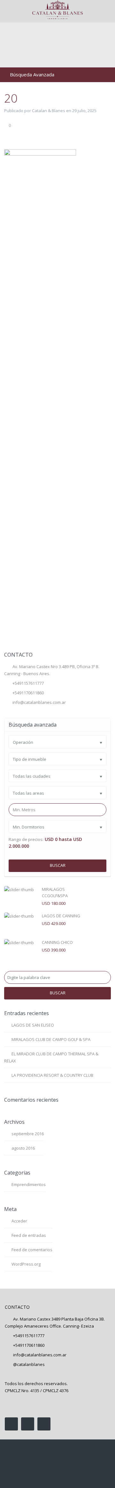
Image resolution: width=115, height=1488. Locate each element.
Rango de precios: (26, 839)
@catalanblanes (29, 1364)
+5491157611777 (28, 683)
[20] (40, 388)
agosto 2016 (23, 1148)
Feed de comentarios (32, 1250)
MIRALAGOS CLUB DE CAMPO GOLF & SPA (51, 1039)
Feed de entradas (29, 1235)
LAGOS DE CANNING (61, 916)
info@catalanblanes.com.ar (39, 702)
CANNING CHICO (57, 942)
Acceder (19, 1221)
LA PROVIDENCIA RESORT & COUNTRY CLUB (52, 1075)
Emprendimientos (29, 1184)
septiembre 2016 (28, 1134)
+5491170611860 (28, 1345)
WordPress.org (26, 1264)
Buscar (57, 865)
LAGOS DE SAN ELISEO (33, 1025)
